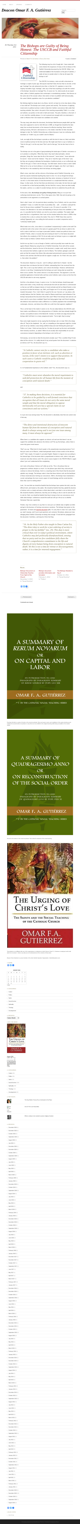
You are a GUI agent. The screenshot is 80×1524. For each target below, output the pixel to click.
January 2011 (12, 1487)
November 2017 (13, 1259)
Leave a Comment (71, 59)
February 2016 (12, 1316)
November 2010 (13, 1493)
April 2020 (11, 1171)
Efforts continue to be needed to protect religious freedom (39, 1116)
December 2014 (13, 1357)
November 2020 (13, 1149)
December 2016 (13, 1288)
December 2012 (13, 1423)
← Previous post (26, 597)
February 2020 (12, 1177)
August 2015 (12, 1335)
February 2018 (12, 1250)
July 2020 (11, 1162)
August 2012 (12, 1436)
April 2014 (11, 1379)
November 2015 (13, 1326)
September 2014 (13, 1367)
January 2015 (12, 1354)
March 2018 (12, 1247)
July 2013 (11, 1405)
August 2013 (12, 1401)
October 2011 (12, 1461)
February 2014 (12, 1386)
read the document (41, 509)
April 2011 (11, 1477)
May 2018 (11, 1241)
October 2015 (12, 1329)
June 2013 (11, 1408)
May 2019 (11, 1203)
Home (4, 4)
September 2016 (13, 1297)
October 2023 (12, 1133)
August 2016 (12, 1300)
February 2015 (12, 1351)
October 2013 (12, 1395)
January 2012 (12, 1455)
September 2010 (13, 1499)
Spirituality (11, 1004)
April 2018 (11, 1244)
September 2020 (13, 1155)
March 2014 (12, 1382)
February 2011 (12, 1483)
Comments (28, 4)
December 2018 (13, 1218)
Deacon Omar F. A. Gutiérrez (26, 10)
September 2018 (13, 1228)
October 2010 (12, 1496)
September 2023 (13, 1136)
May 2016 (11, 1307)
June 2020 (11, 1165)
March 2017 (12, 1278)
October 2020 (12, 1152)
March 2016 (12, 1313)
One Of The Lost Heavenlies (32, 1106)
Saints (10, 998)
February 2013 (12, 1420)
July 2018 (11, 1234)
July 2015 (11, 1338)
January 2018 (12, 1253)
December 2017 (13, 1256)
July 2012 (11, 1439)
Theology (11, 1007)
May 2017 (11, 1272)
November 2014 (13, 1360)
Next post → (71, 597)
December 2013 (13, 1392)
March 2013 (12, 1417)
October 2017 (12, 1263)
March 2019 (12, 1209)
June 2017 (11, 1269)
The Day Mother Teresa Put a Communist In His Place (38, 1100)
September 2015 (13, 1332)
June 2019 (11, 1200)
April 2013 (11, 1414)
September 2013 (13, 1398)
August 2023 (12, 1140)
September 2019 (13, 1190)
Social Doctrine (45, 59)
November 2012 (13, 1427)
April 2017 (11, 1275)
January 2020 (12, 1181)
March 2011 (11, 1480)
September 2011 (13, 1464)
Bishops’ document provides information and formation (47, 573)
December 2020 (13, 1146)
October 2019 (12, 1187)
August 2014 (12, 1370)
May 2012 (11, 1446)
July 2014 (11, 1373)
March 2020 (12, 1174)
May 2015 (11, 1341)
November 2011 (13, 1458)
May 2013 (11, 1411)
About (11, 4)
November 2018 (13, 1222)
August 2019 (12, 1193)
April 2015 (11, 1345)
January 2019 (12, 1215)
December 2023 (13, 1127)
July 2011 (11, 1471)
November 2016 (13, 1291)
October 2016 (12, 1294)
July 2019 (11, 1196)
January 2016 (12, 1319)
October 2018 (12, 1225)
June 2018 (11, 1237)
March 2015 (12, 1348)
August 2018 (12, 1231)
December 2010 (13, 1490)
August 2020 (12, 1159)
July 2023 (11, 1143)
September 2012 (13, 1433)
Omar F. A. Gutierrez (32, 59)
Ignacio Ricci (55, 1522)
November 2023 (13, 1130)
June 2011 (11, 1474)
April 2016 (11, 1310)
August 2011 (12, 1468)
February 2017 (12, 1282)
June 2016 (11, 1304)
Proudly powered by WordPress (31, 1522)
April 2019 (11, 1206)
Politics (10, 995)
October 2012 (12, 1430)
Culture (10, 991)
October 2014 (12, 1364)
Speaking (19, 4)
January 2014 (12, 1389)
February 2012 (12, 1452)
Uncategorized (12, 1010)
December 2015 (13, 1323)
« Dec (8, 985)
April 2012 (11, 1449)
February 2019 (12, 1212)
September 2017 (13, 1266)
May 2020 (11, 1168)
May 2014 (11, 1376)
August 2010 (12, 1502)
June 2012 (11, 1442)
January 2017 (12, 1285)
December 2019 (13, 1184)
